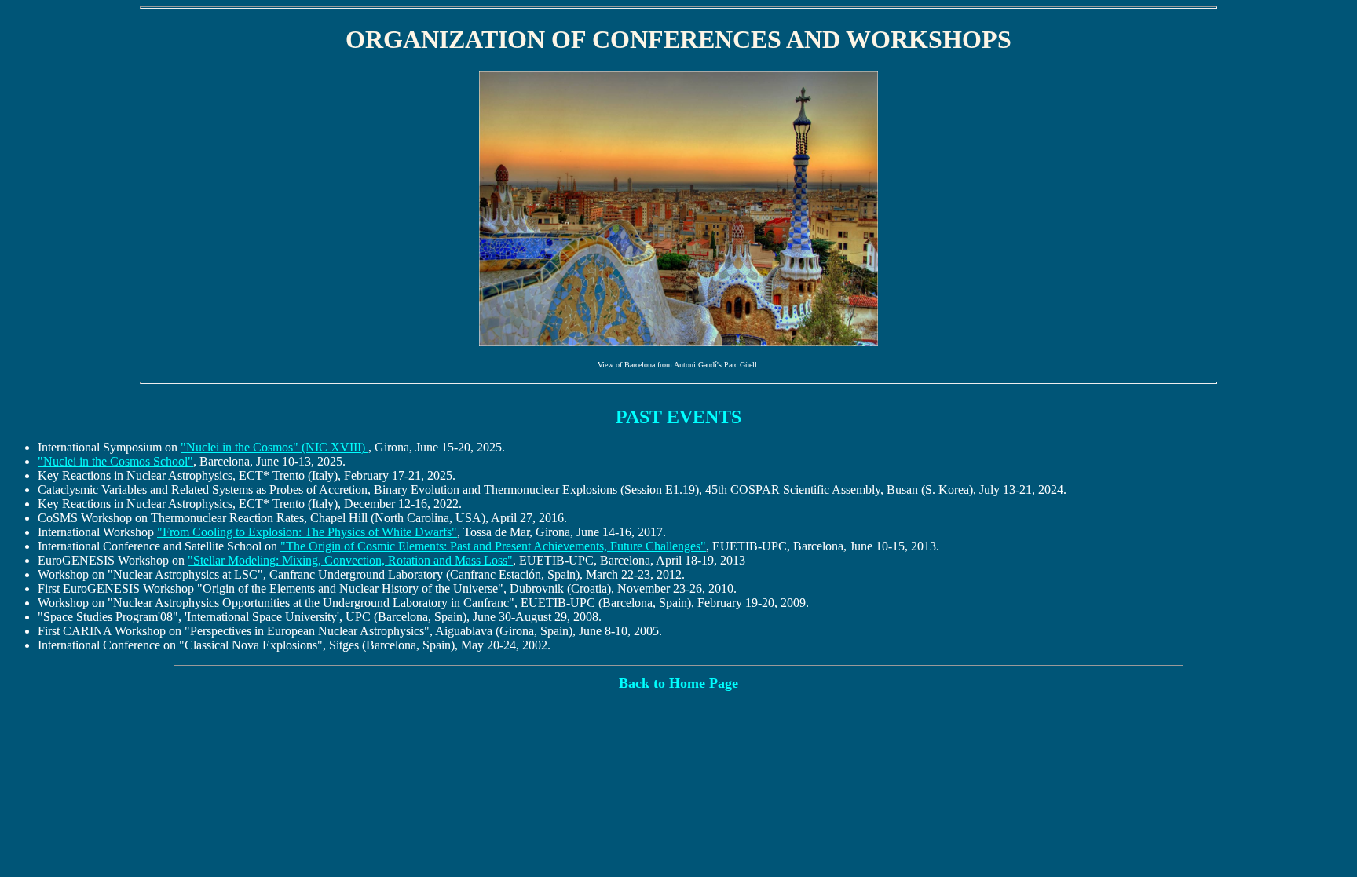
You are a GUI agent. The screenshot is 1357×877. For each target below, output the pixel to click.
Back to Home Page (678, 683)
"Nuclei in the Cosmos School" (115, 461)
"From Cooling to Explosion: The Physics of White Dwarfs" (307, 532)
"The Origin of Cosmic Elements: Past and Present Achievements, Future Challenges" (493, 546)
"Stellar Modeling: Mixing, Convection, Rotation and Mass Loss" (350, 560)
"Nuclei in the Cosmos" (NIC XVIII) (274, 447)
